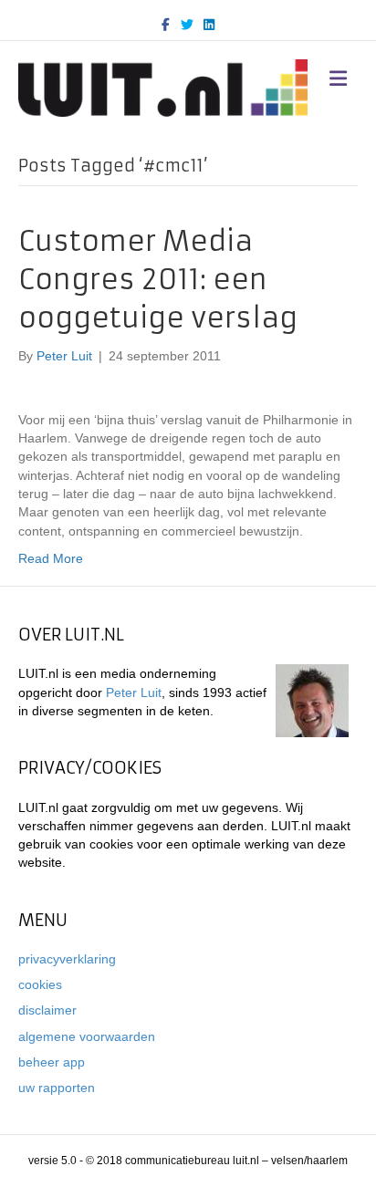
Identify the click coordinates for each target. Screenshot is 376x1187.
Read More (50, 558)
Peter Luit (134, 692)
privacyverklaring (67, 959)
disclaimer (47, 1010)
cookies (40, 984)
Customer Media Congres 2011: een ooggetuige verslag (158, 279)
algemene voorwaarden (86, 1036)
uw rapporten (56, 1087)
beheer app (51, 1062)
